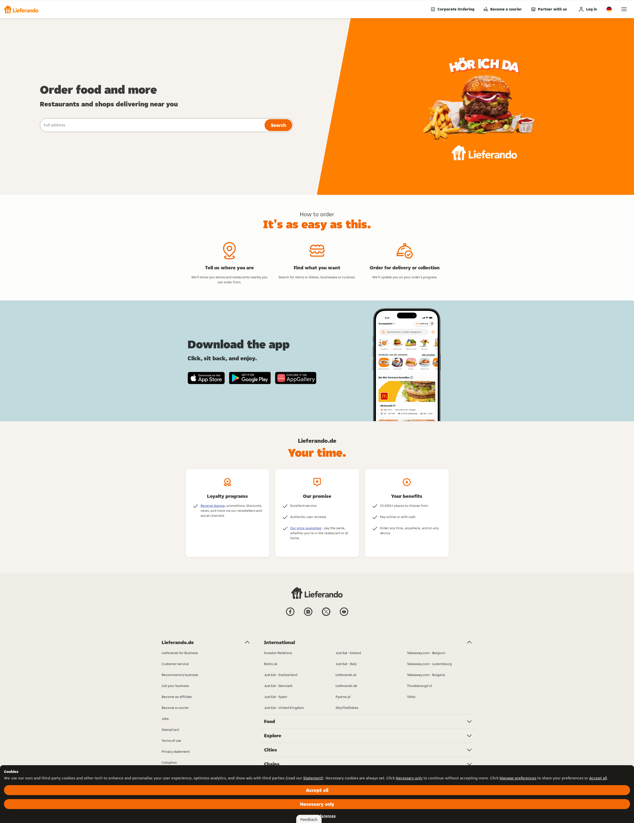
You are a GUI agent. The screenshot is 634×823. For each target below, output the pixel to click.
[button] (21, 9)
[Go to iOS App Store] (206, 378)
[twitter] (326, 615)
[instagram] (308, 615)
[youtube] (344, 615)
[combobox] (152, 125)
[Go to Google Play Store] (250, 378)
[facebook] (290, 615)
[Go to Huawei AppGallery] (295, 378)
